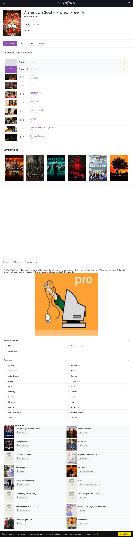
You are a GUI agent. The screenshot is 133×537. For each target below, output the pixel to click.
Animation (12, 371)
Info (21, 43)
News (73, 402)
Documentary (77, 381)
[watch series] (66, 304)
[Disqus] (66, 222)
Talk (10, 417)
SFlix (10, 346)
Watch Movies (77, 346)
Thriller (74, 417)
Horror (11, 397)
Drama (27, 30)
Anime (73, 371)
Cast (30, 43)
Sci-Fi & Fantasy (15, 412)
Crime (10, 381)
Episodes (10, 43)
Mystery (11, 402)
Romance (75, 407)
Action (11, 365)
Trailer (41, 43)
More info (95, 534)
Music (73, 397)
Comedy (74, 376)
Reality (11, 407)
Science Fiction (77, 412)
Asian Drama (13, 376)
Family (74, 386)
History (74, 391)
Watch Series (13, 351)
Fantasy (11, 391)
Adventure (75, 365)
